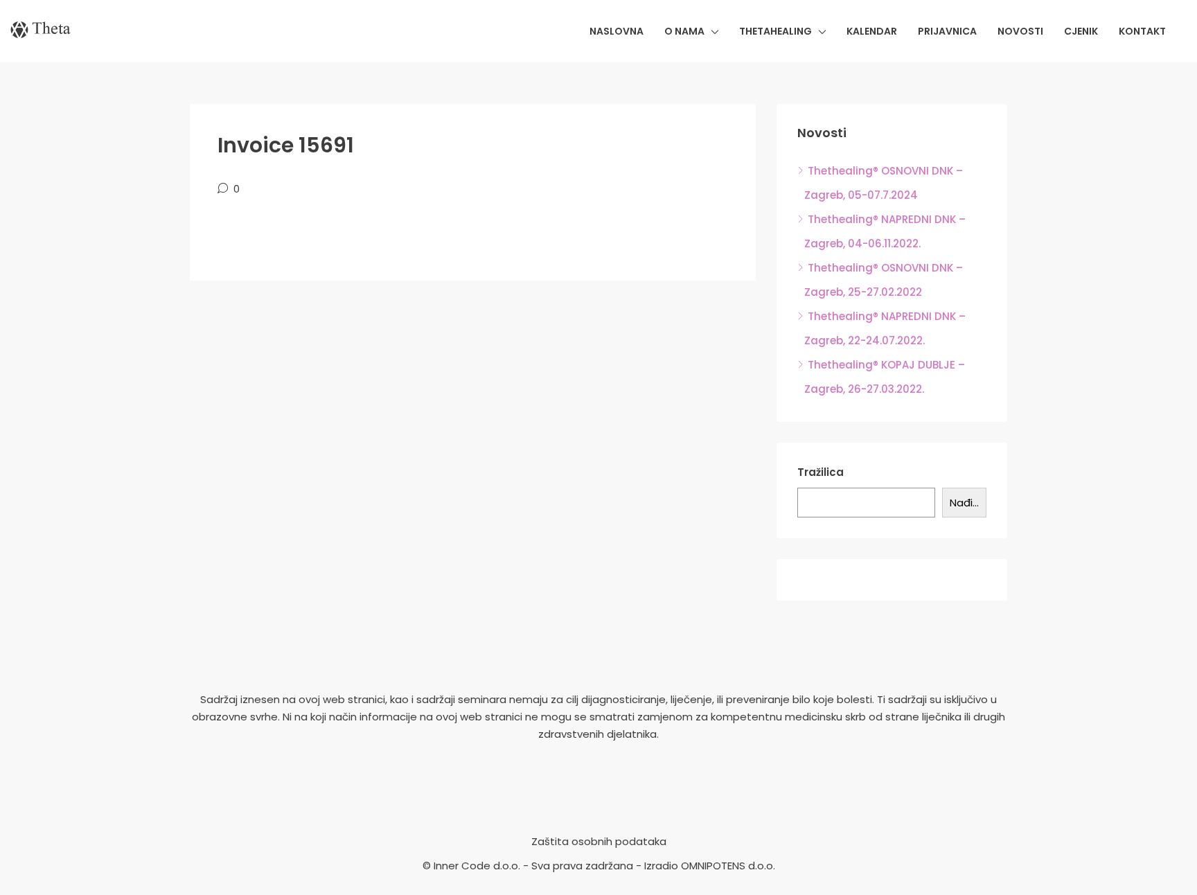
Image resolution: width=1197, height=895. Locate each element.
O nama (684, 31)
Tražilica (820, 472)
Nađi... (964, 502)
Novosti (1020, 31)
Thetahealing (775, 31)
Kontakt (1142, 31)
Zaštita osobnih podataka (598, 841)
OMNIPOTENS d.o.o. (728, 865)
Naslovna (616, 31)
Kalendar (871, 31)
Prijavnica (947, 31)
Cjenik (1081, 31)
